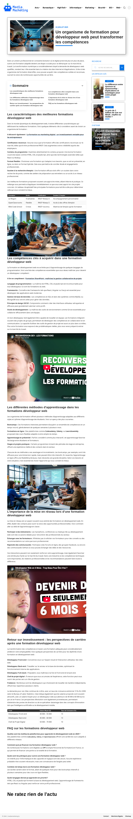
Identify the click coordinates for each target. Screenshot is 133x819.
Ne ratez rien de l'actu (32, 794)
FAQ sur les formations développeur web (62, 103)
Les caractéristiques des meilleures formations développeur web (26, 92)
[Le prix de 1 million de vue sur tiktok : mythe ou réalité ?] (98, 112)
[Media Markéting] (15, 7)
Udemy (39, 737)
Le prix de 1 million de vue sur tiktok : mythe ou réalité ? (113, 113)
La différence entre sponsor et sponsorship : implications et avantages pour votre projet (114, 89)
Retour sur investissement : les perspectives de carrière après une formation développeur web (27, 104)
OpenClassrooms (49, 737)
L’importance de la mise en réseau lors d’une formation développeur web (64, 99)
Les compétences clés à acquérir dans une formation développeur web (63, 93)
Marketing (109, 81)
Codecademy (31, 737)
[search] (124, 7)
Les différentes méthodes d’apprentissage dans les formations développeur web (27, 99)
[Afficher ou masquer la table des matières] (56, 85)
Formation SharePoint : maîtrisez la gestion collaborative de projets (53, 278)
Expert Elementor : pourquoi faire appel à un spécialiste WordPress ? (107, 137)
